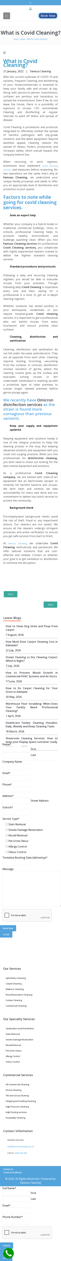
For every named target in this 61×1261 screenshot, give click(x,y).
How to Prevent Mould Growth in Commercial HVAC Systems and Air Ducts (32, 674)
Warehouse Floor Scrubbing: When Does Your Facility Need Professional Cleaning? (32, 707)
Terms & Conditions (12, 1172)
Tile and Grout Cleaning (17, 1095)
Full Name (9, 1188)
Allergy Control (17, 846)
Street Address (40, 800)
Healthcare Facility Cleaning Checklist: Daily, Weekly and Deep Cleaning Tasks (32, 724)
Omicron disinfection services (28, 402)
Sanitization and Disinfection (20, 1028)
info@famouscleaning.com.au (20, 1146)
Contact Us (8, 1169)
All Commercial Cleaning (17, 1084)
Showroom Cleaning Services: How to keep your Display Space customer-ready (32, 740)
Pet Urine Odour (18, 841)
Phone (7, 784)
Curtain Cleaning (14, 1000)
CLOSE (6, 934)
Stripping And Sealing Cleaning (21, 1101)
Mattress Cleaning (15, 989)
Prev (10, 594)
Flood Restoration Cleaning (19, 994)
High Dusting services (16, 1112)
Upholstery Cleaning (16, 978)
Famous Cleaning (16, 543)
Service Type (10, 819)
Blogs (22, 39)
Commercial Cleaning (16, 1005)
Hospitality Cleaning (15, 1117)
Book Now (48, 15)
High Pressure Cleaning (17, 1106)
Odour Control (17, 852)
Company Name (12, 761)
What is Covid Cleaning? (31, 32)
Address (8, 796)
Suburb (7, 807)
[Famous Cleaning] (30, 9)
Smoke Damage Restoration (25, 830)
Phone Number (12, 1217)
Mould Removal (17, 835)
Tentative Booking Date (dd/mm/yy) (24, 857)
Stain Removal (17, 824)
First (33, 749)
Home (16, 39)
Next (50, 604)
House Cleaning (13, 1090)
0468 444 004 (21, 1152)
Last (33, 755)
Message (8, 869)
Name (6, 744)
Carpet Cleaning (13, 983)
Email (6, 773)
